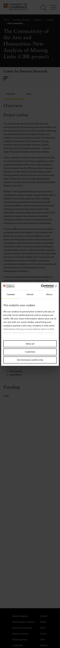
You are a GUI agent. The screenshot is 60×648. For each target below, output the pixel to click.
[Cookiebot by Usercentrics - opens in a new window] (44, 286)
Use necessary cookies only (30, 359)
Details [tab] (30, 294)
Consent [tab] (11, 294)
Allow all (30, 343)
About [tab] (49, 294)
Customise (30, 351)
